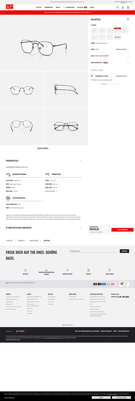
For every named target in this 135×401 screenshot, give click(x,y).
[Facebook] (123, 296)
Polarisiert (9, 304)
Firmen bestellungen (33, 301)
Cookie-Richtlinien (112, 394)
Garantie (29, 308)
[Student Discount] (114, 296)
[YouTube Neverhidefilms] (120, 296)
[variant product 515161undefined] (102, 31)
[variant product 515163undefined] (94, 31)
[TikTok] (119, 296)
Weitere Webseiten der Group (13, 339)
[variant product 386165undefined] (109, 37)
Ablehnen (101, 397)
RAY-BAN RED (51, 299)
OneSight (51, 304)
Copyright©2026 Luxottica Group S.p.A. (54, 338)
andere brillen (34, 241)
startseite (9, 241)
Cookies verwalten (9, 397)
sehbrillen (21, 241)
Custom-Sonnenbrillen (13, 296)
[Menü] (128, 283)
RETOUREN (30, 313)
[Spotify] (127, 296)
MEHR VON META (94, 309)
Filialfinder (72, 296)
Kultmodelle (52, 296)
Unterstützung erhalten (97, 296)
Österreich (21, 331)
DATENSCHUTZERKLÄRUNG (106, 331)
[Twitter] (122, 296)
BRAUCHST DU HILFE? (121, 76)
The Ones (50, 301)
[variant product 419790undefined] (109, 31)
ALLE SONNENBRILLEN (12, 299)
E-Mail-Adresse (75, 251)
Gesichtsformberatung (34, 296)
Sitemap (115, 331)
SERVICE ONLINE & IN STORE (76, 299)
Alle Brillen (9, 301)
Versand (29, 311)
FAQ (91, 304)
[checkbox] (128, 19)
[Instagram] (117, 296)
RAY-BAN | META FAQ (95, 306)
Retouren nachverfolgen (98, 301)
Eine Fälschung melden (97, 311)
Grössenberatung (32, 299)
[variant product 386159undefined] (102, 37)
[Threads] (125, 296)
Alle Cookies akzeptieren (121, 397)
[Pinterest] (128, 296)
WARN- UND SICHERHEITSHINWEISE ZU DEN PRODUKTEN (87, 331)
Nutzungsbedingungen (123, 331)
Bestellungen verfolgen (97, 299)
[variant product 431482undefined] (125, 31)
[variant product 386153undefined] (94, 37)
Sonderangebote (11, 309)
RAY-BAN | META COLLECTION (13, 306)
